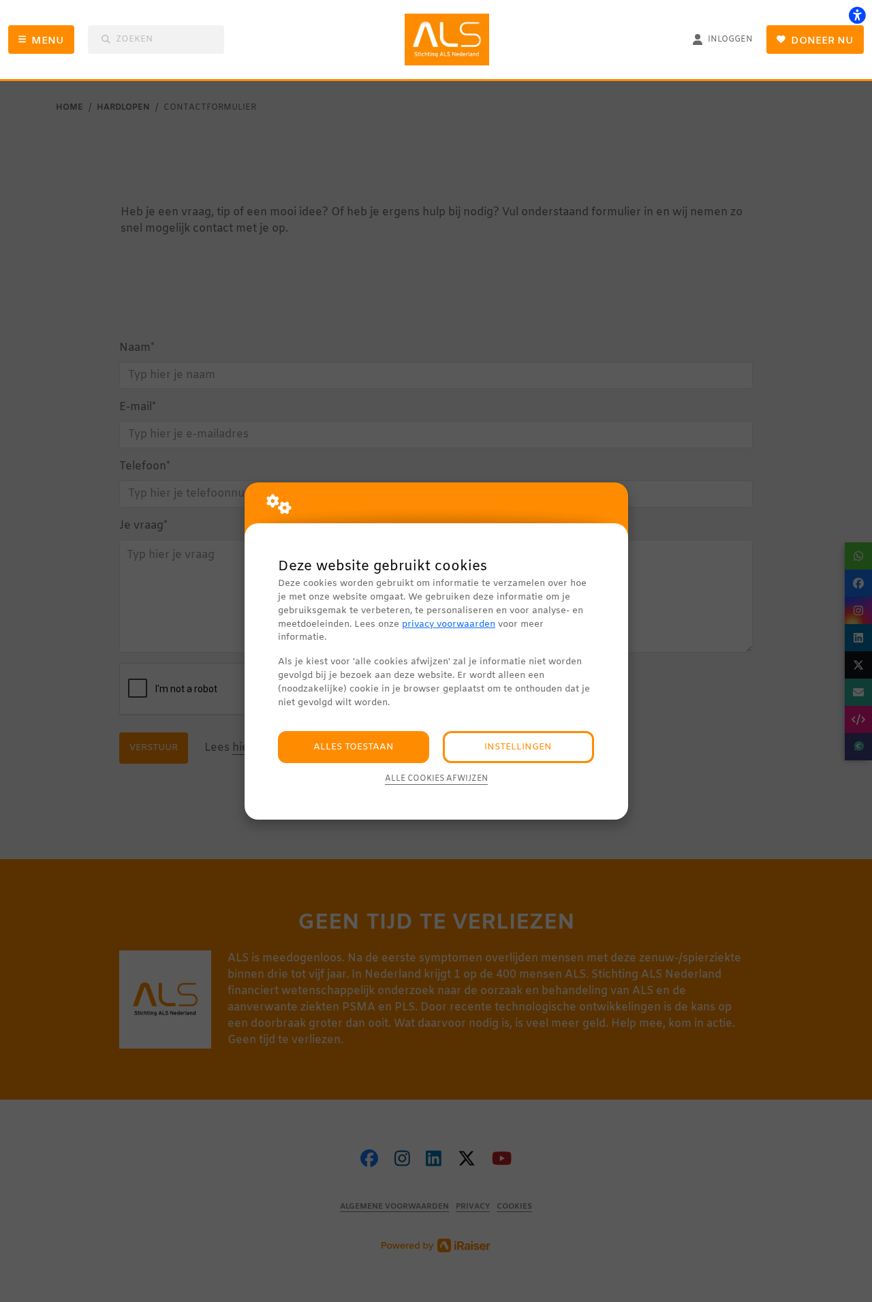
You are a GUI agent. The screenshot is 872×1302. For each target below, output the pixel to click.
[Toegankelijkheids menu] (857, 15)
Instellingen (518, 747)
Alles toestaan (353, 747)
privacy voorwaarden (448, 624)
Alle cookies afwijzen (436, 778)
